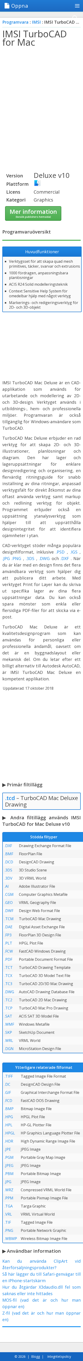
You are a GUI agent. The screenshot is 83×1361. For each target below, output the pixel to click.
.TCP (8, 1008)
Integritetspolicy (59, 1356)
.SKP (8, 1032)
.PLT (8, 943)
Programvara (15, 22)
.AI (7, 886)
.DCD (9, 862)
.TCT (9, 967)
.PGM (9, 1157)
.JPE (8, 1149)
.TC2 (8, 999)
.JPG (6, 558)
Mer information (33, 212)
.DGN (9, 1048)
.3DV (8, 878)
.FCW (9, 951)
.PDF (8, 959)
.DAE (8, 926)
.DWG (44, 558)
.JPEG (9, 1165)
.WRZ (9, 1189)
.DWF (9, 910)
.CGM (9, 894)
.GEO (9, 902)
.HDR (9, 1141)
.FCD (8, 1100)
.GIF (8, 1092)
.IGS (73, 552)
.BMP (9, 1108)
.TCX (8, 975)
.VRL (8, 1214)
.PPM (9, 1198)
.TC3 (8, 983)
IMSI (36, 22)
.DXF (64, 558)
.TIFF (9, 1076)
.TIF (8, 1222)
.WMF (9, 1024)
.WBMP (11, 1238)
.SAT (8, 1016)
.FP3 (8, 935)
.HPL (8, 1124)
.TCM (9, 918)
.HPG (9, 1116)
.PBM (9, 1173)
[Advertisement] (41, 95)
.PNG (16, 558)
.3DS (30, 558)
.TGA (9, 1206)
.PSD (60, 552)
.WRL (9, 1040)
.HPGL (10, 1133)
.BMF (9, 853)
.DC (7, 1084)
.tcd (10, 798)
